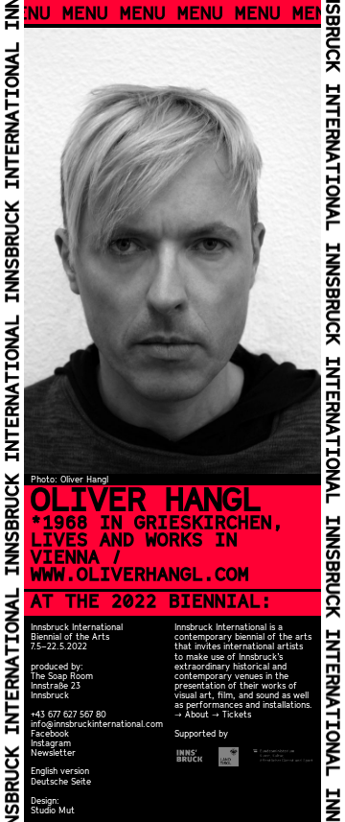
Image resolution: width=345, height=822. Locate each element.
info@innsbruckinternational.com (97, 723)
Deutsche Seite (61, 781)
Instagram (51, 743)
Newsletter (53, 752)
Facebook (50, 733)
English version (60, 770)
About (197, 714)
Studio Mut (53, 810)
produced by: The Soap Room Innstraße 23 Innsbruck (62, 680)
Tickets (236, 714)
